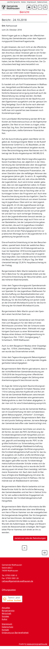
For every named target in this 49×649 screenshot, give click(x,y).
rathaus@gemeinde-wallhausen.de (17, 581)
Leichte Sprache (13, 2)
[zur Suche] (34, 7)
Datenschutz (42, 2)
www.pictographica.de (37, 644)
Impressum (31, 2)
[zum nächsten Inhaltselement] (40, 7)
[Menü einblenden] (45, 7)
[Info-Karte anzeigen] (29, 7)
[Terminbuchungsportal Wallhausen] (12, 599)
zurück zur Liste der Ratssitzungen (30, 538)
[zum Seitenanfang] (24, 547)
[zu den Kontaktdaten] (44, 552)
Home (23, 2)
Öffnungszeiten (9, 589)
